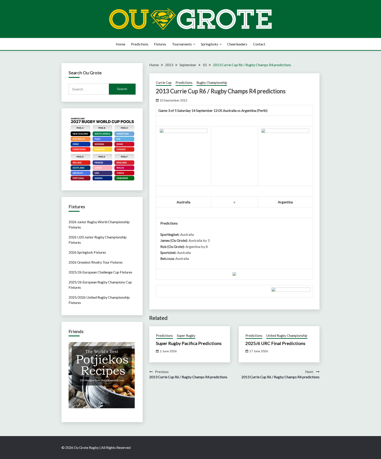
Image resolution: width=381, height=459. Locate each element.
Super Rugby (186, 335)
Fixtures (160, 44)
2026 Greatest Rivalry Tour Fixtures (96, 262)
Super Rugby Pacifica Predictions (189, 343)
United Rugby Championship (286, 335)
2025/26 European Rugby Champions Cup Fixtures (100, 284)
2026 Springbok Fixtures (87, 252)
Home (120, 44)
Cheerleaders (237, 44)
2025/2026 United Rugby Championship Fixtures (99, 300)
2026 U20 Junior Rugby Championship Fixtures (98, 239)
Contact (259, 44)
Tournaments (182, 44)
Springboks (209, 44)
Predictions (139, 44)
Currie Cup (164, 82)
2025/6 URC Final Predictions (275, 343)
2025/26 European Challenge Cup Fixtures (100, 272)
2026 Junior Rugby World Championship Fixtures (99, 224)
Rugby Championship (211, 82)
